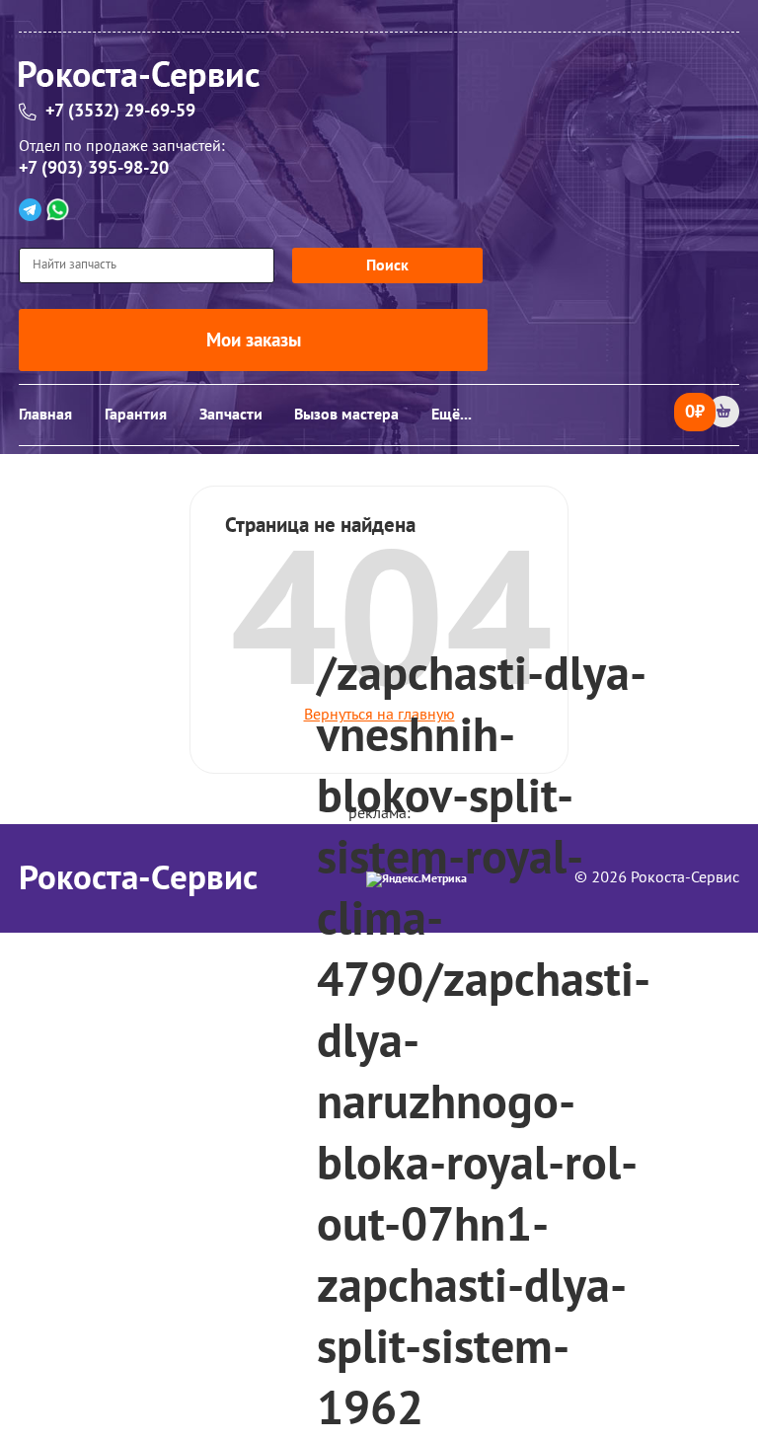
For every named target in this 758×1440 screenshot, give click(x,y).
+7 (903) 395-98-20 (94, 168)
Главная (45, 414)
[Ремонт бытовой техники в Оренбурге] (379, 80)
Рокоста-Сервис (138, 878)
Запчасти (231, 414)
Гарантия (136, 414)
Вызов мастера (346, 414)
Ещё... (451, 414)
